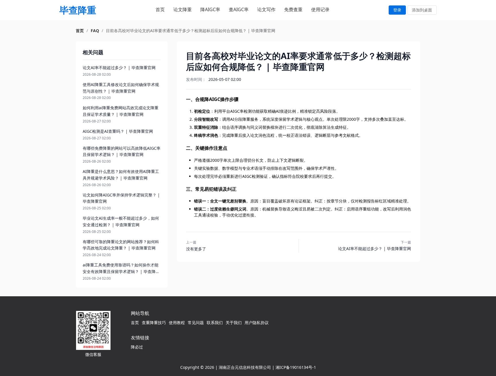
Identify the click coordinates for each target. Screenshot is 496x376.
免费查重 (293, 9)
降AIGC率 (210, 9)
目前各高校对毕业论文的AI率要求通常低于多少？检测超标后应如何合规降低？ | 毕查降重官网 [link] (190, 31)
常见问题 (196, 322)
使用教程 (177, 322)
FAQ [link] (95, 31)
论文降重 (182, 9)
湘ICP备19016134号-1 (296, 367)
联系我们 (215, 322)
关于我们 (234, 322)
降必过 (137, 347)
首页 (160, 9)
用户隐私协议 (257, 322)
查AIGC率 (239, 9)
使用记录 (320, 9)
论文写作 (266, 9)
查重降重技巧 (154, 322)
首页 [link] (80, 31)
